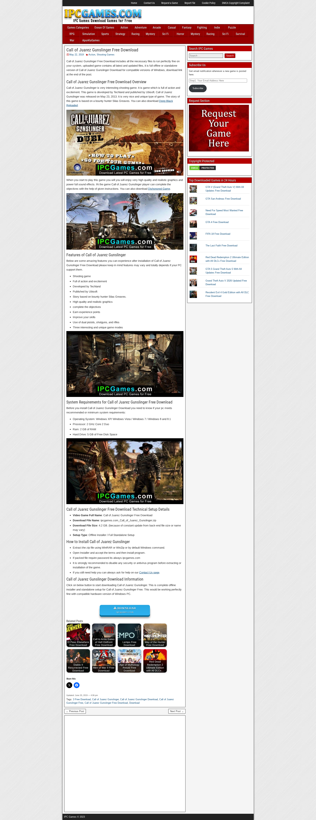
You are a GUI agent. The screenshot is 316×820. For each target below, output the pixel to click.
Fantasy (186, 27)
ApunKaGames (90, 40)
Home (134, 2)
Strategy (120, 34)
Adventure (141, 27)
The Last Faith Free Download (221, 245)
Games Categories (78, 27)
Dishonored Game (159, 188)
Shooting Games (105, 54)
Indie (217, 27)
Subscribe (198, 88)
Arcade (157, 27)
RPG (71, 34)
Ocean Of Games (104, 27)
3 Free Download (82, 699)
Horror (180, 34)
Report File (190, 2)
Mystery (150, 34)
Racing (135, 34)
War (72, 40)
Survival (240, 34)
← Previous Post (75, 711)
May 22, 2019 (76, 54)
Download (134, 702)
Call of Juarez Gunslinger (105, 699)
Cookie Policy (208, 2)
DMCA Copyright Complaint (236, 2)
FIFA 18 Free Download (218, 233)
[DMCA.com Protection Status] (202, 169)
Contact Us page (149, 572)
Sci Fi (165, 34)
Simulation (88, 34)
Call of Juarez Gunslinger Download (139, 699)
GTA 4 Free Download (217, 222)
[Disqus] (125, 763)
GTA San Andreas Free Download (223, 198)
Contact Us (149, 2)
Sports (105, 34)
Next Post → (177, 711)
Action (124, 27)
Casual (172, 27)
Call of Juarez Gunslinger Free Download (102, 49)
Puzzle (232, 27)
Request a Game (169, 2)
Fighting (202, 27)
